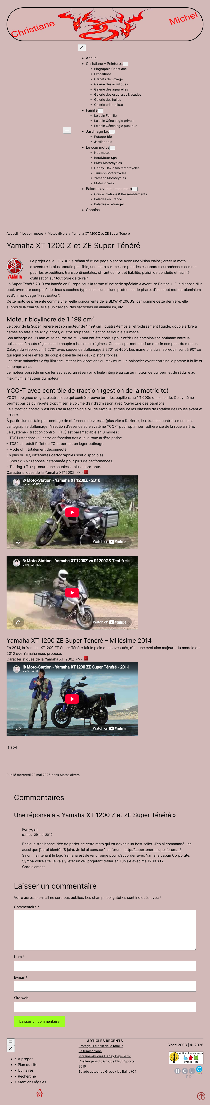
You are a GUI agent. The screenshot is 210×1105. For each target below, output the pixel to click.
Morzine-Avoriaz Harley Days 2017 (105, 1056)
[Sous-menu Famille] (100, 111)
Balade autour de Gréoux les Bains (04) (108, 1071)
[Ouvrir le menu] (67, 130)
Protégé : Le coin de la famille (101, 1046)
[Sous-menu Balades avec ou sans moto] (135, 189)
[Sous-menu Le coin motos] (112, 148)
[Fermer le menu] (82, 47)
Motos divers (57, 233)
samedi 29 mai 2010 (37, 835)
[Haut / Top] (201, 1096)
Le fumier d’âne (90, 1051)
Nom (19, 957)
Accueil (12, 233)
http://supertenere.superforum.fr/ (152, 849)
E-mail (20, 977)
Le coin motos (32, 233)
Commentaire (26, 907)
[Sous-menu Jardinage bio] (112, 132)
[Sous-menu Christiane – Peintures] (125, 64)
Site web (21, 998)
